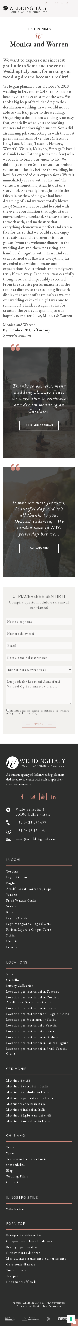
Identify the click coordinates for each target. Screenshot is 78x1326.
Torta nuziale (16, 1270)
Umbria (12, 941)
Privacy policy (30, 713)
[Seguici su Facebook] (22, 796)
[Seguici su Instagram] (32, 796)
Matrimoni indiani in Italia (26, 1109)
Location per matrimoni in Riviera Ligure (37, 1043)
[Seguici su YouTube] (43, 796)
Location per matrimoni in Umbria (32, 1037)
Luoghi (13, 860)
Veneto (11, 906)
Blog (9, 1170)
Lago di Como (16, 877)
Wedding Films (17, 1176)
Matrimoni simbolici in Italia (27, 1092)
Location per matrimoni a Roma (30, 1031)
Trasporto (14, 1276)
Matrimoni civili (18, 1080)
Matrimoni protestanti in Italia (29, 1098)
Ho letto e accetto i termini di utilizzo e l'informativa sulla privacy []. (37, 711)
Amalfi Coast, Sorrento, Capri (29, 889)
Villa (9, 974)
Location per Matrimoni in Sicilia (31, 1019)
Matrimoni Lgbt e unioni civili (28, 1115)
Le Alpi (11, 947)
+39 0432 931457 (31, 822)
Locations (17, 962)
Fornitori (16, 1224)
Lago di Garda (17, 918)
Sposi (10, 1153)
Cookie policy (40, 1306)
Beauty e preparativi (21, 1247)
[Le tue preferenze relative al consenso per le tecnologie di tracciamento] (71, 1319)
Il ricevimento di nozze (23, 1253)
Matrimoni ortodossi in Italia (28, 1121)
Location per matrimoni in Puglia (31, 1008)
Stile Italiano (16, 1209)
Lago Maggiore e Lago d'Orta (28, 924)
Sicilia (10, 935)
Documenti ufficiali (21, 1282)
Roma (10, 912)
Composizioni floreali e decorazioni (32, 1241)
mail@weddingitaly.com (37, 839)
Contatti (12, 1182)
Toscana (12, 871)
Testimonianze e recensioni (26, 1159)
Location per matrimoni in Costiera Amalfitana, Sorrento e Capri (33, 999)
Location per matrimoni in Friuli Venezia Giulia (36, 1051)
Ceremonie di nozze (20, 1264)
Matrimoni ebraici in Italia (26, 1104)
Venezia (12, 895)
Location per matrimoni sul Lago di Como (37, 1014)
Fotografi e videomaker (24, 1235)
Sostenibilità (15, 1165)
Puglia (11, 883)
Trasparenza (55, 1306)
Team (10, 1147)
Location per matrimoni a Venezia (31, 1025)
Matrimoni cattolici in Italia (27, 1086)
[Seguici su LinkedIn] (53, 796)
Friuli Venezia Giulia (21, 900)
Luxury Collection (20, 986)
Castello (12, 980)
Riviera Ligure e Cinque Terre (28, 929)
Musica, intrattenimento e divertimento (36, 1258)
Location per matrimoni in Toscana (32, 991)
